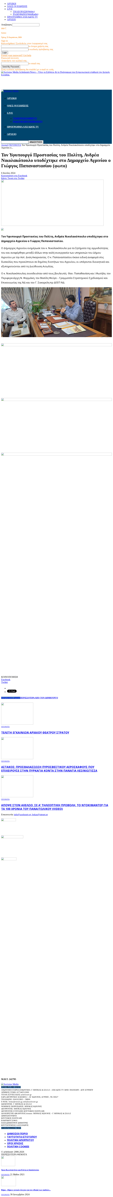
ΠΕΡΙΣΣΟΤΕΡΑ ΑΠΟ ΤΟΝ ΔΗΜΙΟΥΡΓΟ (39, 698)
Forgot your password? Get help (16, 55)
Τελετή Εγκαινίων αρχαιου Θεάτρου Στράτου (35, 732)
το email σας (34, 63)
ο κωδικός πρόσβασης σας (40, 49)
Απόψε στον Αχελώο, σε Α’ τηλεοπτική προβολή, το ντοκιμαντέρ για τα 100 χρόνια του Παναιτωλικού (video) (54, 807)
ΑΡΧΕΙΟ (11, 19)
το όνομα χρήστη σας (38, 46)
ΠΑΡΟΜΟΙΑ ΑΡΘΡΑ (10, 698)
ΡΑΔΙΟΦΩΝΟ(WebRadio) (25, 14)
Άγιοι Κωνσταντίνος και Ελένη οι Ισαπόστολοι (20, 1170)
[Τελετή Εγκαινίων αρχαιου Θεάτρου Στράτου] (17, 724)
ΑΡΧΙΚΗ (11, 3)
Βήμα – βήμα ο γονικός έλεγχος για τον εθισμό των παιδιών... (26, 1190)
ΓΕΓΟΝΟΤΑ (5, 727)
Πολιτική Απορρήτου (20, 1140)
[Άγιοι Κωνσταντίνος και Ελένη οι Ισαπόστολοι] (8, 1165)
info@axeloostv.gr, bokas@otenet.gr (31, 814)
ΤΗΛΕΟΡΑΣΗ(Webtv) (24, 11)
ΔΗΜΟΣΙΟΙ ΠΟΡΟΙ (17, 1133)
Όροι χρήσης (15, 1143)
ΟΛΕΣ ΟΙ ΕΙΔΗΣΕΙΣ (17, 6)
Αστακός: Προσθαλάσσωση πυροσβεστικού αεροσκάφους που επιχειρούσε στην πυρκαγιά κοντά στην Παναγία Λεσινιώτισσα (49, 768)
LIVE (10, 9)
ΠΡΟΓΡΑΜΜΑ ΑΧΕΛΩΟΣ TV (22, 17)
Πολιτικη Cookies (18, 1146)
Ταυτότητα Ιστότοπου (22, 1136)
